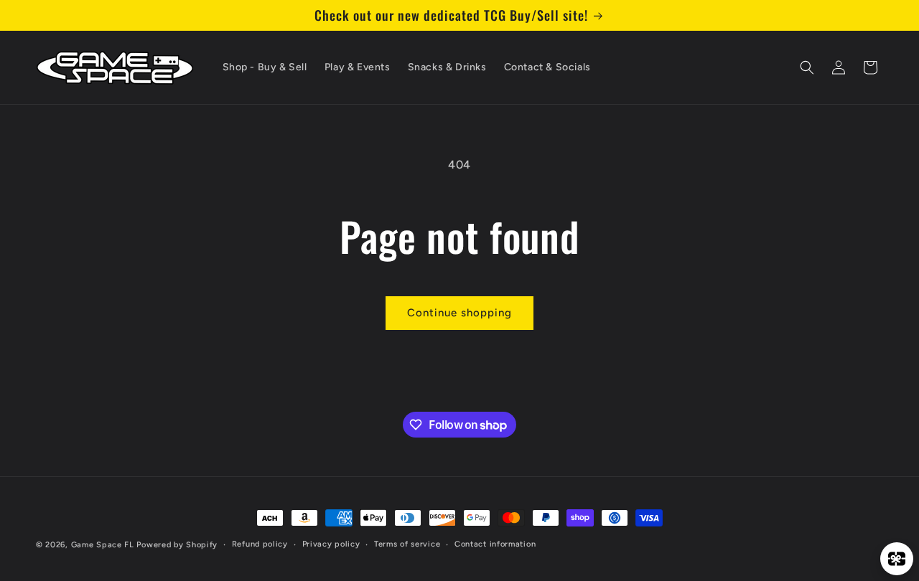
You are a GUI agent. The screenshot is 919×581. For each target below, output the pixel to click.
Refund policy (260, 544)
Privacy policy (331, 544)
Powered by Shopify (177, 544)
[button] (807, 67)
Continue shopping (459, 312)
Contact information (495, 544)
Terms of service (407, 544)
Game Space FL (102, 544)
